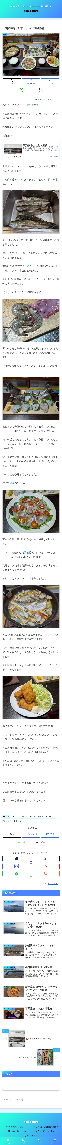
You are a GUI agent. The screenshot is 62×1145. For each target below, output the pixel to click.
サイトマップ (31, 1135)
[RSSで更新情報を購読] (45, 874)
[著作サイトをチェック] (16, 859)
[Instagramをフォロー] (16, 866)
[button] (40, 90)
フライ (8, 821)
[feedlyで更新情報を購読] (16, 874)
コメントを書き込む (31, 1087)
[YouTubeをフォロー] (45, 866)
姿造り (18, 821)
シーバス (51, 816)
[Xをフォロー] (45, 859)
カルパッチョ (37, 816)
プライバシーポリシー (45, 1131)
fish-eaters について (16, 1126)
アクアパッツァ (21, 816)
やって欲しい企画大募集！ (46, 1126)
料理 (7, 816)
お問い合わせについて (16, 1131)
